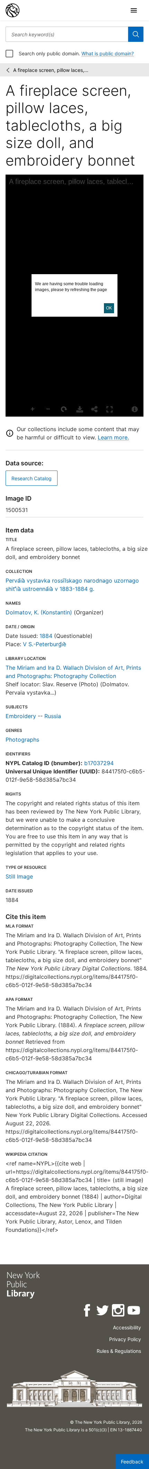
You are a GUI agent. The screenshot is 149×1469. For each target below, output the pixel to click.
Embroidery (21, 716)
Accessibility (127, 1327)
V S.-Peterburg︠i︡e (44, 644)
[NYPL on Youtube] (134, 1311)
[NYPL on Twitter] (103, 1311)
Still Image (19, 876)
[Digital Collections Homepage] (12, 10)
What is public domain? (107, 53)
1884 (46, 635)
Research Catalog (31, 478)
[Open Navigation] (133, 10)
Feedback (132, 1462)
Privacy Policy (125, 1339)
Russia (52, 716)
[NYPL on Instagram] (118, 1311)
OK (109, 308)
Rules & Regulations (119, 1351)
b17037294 (99, 763)
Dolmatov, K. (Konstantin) (39, 612)
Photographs (22, 739)
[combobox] (67, 34)
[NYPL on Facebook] (87, 1311)
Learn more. (113, 437)
